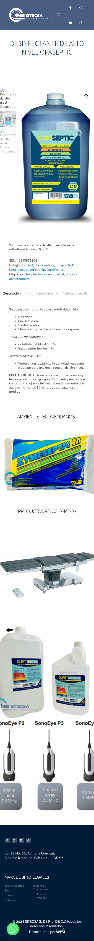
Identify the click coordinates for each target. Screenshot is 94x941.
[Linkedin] (70, 22)
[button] (86, 96)
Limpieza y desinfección (27, 270)
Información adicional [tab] (42, 293)
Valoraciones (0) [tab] (75, 293)
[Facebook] (70, 8)
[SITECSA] (32, 15)
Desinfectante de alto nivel (44, 274)
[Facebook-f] (7, 840)
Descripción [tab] (12, 293)
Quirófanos (55, 270)
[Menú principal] (59, 15)
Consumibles (44, 265)
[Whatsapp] (80, 22)
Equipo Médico (66, 265)
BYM (30, 265)
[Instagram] (80, 8)
